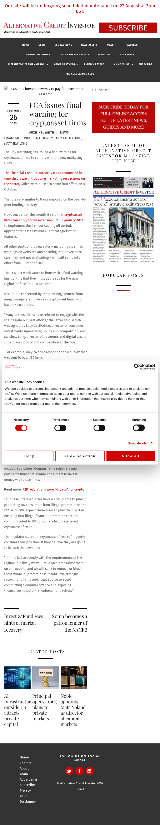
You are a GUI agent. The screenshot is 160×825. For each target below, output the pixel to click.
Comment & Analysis (75, 54)
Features (132, 45)
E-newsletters (94, 64)
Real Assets (89, 45)
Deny (29, 456)
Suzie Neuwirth (41, 132)
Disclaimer (28, 802)
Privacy (25, 790)
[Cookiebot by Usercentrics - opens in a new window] (137, 367)
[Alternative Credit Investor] (48, 25)
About (24, 768)
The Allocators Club (80, 74)
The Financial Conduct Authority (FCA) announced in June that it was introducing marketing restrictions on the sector (44, 178)
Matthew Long (16, 143)
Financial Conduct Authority (28, 138)
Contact (25, 763)
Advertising (28, 779)
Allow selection (80, 456)
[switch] (60, 428)
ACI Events (127, 54)
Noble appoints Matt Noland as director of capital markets (73, 710)
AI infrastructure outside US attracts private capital (18, 710)
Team (24, 774)
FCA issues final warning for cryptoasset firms (57, 113)
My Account (122, 64)
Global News (63, 45)
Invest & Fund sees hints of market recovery (23, 623)
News (42, 45)
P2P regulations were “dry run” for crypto (53, 489)
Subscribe (145, 64)
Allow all (131, 456)
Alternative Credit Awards (26, 64)
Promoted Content (39, 54)
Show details (137, 443)
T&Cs (23, 796)
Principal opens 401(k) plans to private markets (44, 707)
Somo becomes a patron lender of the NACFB (69, 623)
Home (25, 45)
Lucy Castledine (67, 138)
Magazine (104, 54)
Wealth (111, 45)
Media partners (64, 64)
